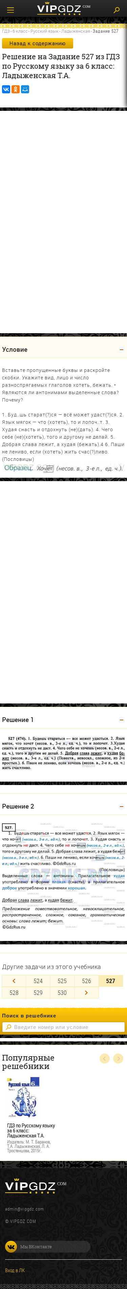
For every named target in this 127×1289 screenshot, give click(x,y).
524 (38, 981)
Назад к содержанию (37, 43)
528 (14, 992)
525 (62, 981)
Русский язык (44, 31)
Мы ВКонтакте (36, 1247)
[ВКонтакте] (6, 89)
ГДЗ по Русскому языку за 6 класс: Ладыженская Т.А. (31, 1130)
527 (110, 981)
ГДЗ (6, 31)
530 (62, 992)
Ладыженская (75, 31)
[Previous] (14, 980)
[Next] (86, 992)
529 (38, 992)
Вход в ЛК (15, 1270)
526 (86, 981)
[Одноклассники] (16, 89)
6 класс (20, 31)
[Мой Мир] (25, 89)
